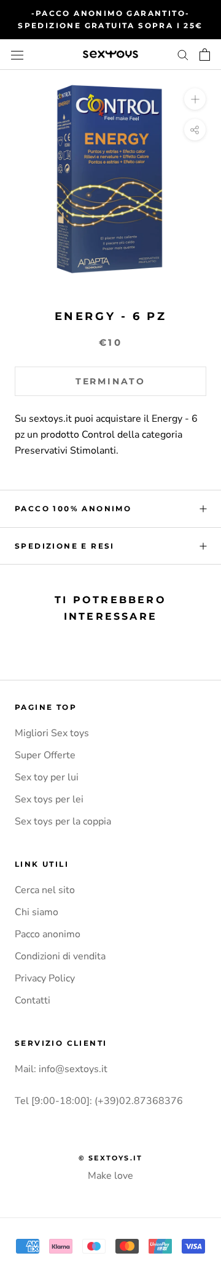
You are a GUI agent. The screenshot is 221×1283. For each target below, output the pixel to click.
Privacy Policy (45, 978)
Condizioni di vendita (60, 956)
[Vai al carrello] (205, 54)
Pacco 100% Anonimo (73, 508)
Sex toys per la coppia (63, 821)
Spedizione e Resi (65, 545)
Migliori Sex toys (52, 733)
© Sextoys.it (110, 1158)
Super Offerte (45, 755)
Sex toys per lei (49, 799)
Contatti (32, 1000)
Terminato (110, 381)
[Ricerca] (182, 54)
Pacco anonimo (47, 934)
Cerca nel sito (45, 890)
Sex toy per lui (47, 777)
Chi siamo (36, 912)
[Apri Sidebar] (17, 54)
